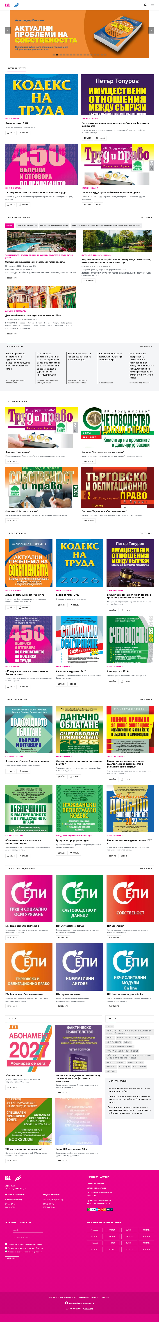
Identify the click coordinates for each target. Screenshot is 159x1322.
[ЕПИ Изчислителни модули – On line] (130, 967)
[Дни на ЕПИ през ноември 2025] (78, 1121)
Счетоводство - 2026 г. (118, 671)
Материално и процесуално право (97, 255)
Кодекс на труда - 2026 (17, 123)
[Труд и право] (8, 1178)
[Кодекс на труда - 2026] (41, 94)
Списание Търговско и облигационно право (77, 382)
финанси (110, 1038)
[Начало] (7, 5)
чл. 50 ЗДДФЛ (124, 1067)
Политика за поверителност (31, 1252)
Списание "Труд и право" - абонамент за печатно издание (111, 192)
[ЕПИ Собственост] (130, 898)
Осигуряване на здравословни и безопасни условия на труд (35, 262)
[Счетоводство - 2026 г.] (130, 639)
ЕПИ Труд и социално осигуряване (15, 382)
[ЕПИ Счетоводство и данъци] (79, 898)
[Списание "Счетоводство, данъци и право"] (117, 427)
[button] (145, 5)
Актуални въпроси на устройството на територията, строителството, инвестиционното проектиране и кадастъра (116, 261)
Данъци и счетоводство (15, 311)
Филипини (111, 1071)
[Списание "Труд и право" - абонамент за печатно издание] (117, 164)
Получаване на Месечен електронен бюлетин (25, 1248)
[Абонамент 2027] (28, 1048)
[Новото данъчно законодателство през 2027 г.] (130, 809)
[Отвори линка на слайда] (79, 34)
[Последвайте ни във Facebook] (66, 1303)
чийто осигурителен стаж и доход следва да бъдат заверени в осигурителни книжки (129, 1056)
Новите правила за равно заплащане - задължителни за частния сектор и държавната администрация (126, 764)
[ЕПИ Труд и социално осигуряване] (29, 898)
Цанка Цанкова (139, 1067)
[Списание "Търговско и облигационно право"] (117, 487)
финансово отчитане (116, 1062)
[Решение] (16, 5)
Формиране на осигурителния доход (122, 1051)
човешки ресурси (135, 1062)
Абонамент (12, 1258)
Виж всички (145, 217)
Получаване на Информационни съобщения (25, 1244)
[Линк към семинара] (41, 241)
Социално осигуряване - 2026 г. (72, 671)
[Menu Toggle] (152, 4)
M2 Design (88, 1308)
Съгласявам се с (24, 1252)
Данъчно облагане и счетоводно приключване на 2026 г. (33, 315)
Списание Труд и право (139, 383)
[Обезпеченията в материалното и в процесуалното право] (29, 809)
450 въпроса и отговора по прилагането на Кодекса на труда (35, 192)
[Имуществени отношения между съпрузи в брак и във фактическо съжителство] (117, 94)
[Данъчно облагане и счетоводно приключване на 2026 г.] (79, 729)
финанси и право (114, 1042)
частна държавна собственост (120, 1047)
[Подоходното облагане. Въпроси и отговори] (29, 729)
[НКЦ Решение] (18, 1178)
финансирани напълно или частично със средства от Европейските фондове (129, 1032)
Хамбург (127, 1042)
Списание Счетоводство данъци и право (47, 382)
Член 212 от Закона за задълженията (133, 1038)
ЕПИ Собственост (106, 383)
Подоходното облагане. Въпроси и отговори (27, 761)
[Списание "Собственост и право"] (41, 487)
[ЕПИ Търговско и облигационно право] (29, 967)
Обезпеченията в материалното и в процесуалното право (23, 842)
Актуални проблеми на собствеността (24, 594)
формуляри (111, 1067)
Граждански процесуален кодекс (72, 840)
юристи (110, 1026)
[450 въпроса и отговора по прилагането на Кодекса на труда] (41, 164)
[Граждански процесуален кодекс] (79, 809)
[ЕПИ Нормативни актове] (79, 967)
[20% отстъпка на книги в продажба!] (28, 1121)
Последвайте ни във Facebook (81, 1303)
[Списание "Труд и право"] (41, 427)
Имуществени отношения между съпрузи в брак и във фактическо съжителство (129, 596)
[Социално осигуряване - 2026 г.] (79, 639)
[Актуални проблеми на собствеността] (29, 563)
